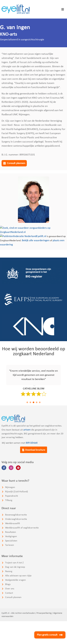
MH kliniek (31, 442)
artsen (27, 429)
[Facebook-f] (4, 467)
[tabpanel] (33, 380)
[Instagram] (11, 467)
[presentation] (27, 402)
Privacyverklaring (44, 613)
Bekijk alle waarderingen (35, 240)
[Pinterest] (18, 467)
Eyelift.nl (41, 236)
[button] (62, 9)
